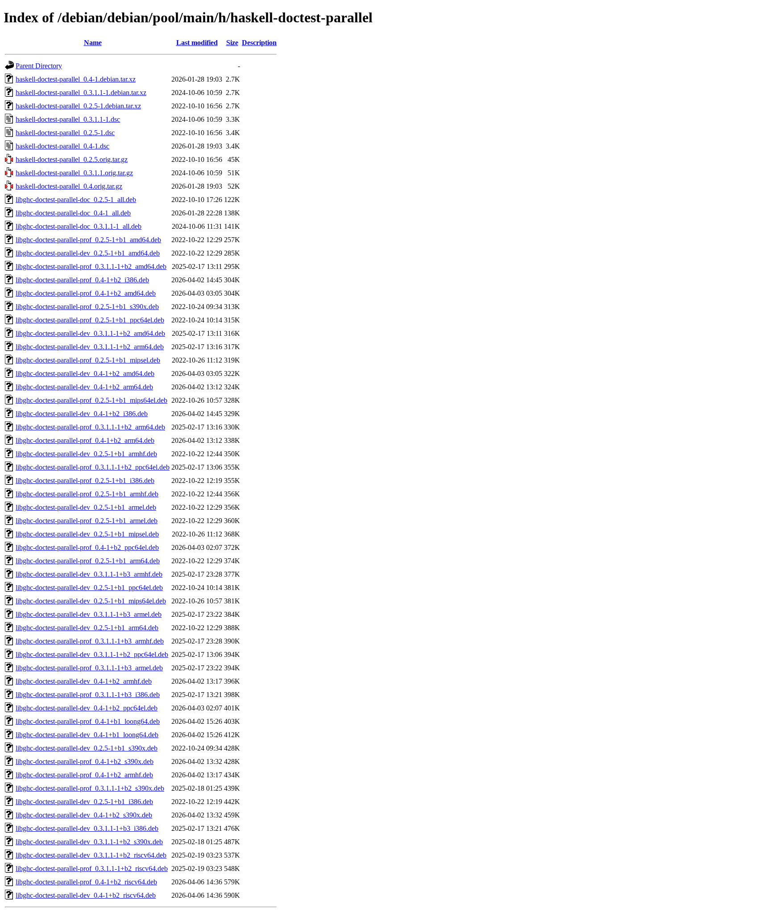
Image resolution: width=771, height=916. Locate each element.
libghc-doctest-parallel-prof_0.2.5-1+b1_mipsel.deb (88, 360)
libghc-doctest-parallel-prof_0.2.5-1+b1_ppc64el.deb (90, 320)
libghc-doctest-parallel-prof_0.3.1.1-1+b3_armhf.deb (90, 641)
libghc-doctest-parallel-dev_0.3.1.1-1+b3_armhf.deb (89, 574)
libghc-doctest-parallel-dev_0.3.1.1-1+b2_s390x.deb (89, 842)
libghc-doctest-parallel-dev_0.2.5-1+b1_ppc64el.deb (89, 587)
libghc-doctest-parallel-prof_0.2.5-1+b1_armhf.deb (87, 494)
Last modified (197, 42)
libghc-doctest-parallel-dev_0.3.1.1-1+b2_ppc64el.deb (92, 654)
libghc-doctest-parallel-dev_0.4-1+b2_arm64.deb (84, 387)
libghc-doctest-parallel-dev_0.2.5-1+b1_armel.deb (86, 507)
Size (232, 42)
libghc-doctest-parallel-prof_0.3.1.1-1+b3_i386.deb (88, 694)
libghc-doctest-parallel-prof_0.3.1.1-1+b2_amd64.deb (91, 266)
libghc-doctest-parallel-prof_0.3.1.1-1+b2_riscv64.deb (92, 868)
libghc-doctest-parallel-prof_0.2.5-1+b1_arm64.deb (88, 561)
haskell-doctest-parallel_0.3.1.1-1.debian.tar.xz (81, 92)
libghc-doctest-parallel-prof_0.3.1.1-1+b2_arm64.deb (90, 427)
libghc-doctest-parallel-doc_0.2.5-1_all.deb (76, 199)
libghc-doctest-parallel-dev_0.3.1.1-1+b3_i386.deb (87, 828)
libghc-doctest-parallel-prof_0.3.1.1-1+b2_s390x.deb (90, 788)
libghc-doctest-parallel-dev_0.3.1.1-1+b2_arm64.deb (90, 347)
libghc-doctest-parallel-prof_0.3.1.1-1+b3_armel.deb (89, 668)
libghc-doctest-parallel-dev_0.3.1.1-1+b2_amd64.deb (90, 333)
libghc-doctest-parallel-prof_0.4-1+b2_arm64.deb (85, 440)
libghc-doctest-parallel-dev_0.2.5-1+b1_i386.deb (84, 801)
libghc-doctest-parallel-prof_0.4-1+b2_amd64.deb (86, 293)
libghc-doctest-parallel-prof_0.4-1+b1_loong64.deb (88, 721)
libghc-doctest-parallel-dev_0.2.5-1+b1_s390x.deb (87, 748)
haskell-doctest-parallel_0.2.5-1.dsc (65, 132)
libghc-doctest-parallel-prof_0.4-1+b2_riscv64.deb (86, 882)
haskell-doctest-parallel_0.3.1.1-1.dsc (68, 119)
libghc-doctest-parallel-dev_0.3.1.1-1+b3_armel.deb (89, 614)
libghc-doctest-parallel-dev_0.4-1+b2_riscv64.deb (86, 895)
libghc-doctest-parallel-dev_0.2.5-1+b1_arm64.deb (87, 627)
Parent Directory (39, 66)
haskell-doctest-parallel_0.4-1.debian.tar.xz (76, 79)
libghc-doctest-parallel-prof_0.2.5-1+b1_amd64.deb (88, 239)
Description (259, 42)
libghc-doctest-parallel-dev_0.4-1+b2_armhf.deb (84, 681)
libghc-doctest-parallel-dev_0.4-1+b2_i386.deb (82, 413)
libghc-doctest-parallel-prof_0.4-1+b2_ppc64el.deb (87, 547)
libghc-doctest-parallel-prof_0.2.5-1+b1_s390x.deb (87, 306)
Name (93, 42)
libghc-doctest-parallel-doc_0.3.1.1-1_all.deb (78, 226)
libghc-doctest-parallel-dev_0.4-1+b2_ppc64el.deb (87, 708)
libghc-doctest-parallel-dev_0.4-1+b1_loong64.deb (87, 735)
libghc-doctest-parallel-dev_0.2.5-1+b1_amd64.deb (88, 253)
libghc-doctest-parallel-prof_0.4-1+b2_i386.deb (82, 280)
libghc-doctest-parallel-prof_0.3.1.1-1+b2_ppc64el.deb (93, 467)
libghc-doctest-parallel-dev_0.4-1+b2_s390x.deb (84, 815)
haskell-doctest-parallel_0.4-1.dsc (62, 146)
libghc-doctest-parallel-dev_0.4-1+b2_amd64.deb (85, 373)
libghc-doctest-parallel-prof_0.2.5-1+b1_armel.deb (87, 520)
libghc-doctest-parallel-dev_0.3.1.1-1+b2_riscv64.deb (91, 855)
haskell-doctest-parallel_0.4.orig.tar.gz (69, 186)
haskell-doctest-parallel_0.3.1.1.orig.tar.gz (74, 173)
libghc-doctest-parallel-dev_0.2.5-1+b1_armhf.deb (86, 454)
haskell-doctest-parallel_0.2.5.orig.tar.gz (72, 159)
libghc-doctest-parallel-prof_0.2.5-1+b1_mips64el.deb (91, 400)
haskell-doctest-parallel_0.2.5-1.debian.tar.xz (78, 106)
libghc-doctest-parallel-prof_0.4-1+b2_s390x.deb (84, 761)
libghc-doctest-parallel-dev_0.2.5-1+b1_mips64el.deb (91, 601)
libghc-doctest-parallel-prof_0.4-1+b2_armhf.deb (84, 775)
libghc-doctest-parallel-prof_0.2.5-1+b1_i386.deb (85, 480)
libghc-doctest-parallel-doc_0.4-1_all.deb (73, 213)
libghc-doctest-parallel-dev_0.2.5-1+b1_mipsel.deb (87, 534)
